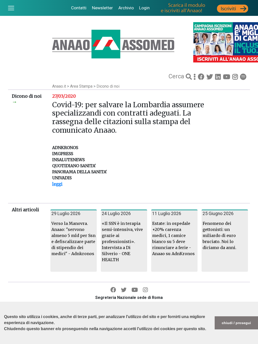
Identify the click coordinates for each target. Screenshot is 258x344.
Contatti (78, 7)
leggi (57, 183)
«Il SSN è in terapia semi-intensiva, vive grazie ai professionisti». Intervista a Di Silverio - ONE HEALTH (122, 241)
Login (144, 7)
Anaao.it (59, 86)
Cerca (177, 76)
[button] (5, 341)
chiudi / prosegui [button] (236, 323)
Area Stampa (81, 86)
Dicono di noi (107, 86)
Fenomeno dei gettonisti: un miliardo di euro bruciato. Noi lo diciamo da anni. (219, 235)
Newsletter (102, 7)
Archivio (126, 7)
